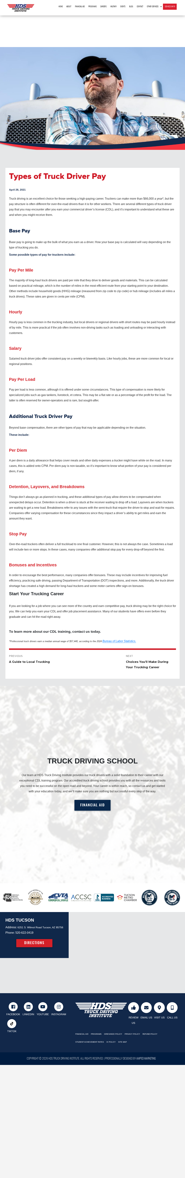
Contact (140, 7)
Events (122, 7)
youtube (43, 1014)
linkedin (28, 1014)
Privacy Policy (132, 1034)
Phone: (10, 932)
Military (113, 7)
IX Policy (111, 1042)
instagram (58, 1014)
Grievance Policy (113, 1034)
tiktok (11, 1031)
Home (61, 7)
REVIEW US (133, 1020)
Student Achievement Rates (89, 1042)
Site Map (122, 1042)
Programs (92, 7)
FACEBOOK (13, 1014)
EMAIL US (146, 1017)
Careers (103, 7)
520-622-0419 (170, 7)
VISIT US (159, 1017)
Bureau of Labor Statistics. (119, 641)
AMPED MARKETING (146, 1058)
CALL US (172, 1017)
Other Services (152, 7)
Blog (131, 7)
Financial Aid (80, 7)
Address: (11, 927)
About (68, 7)
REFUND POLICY (150, 1034)
